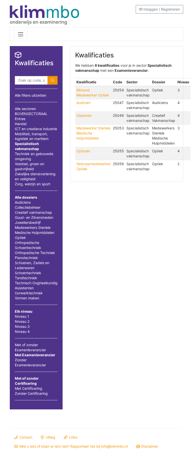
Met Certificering (28, 388)
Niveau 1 (22, 316)
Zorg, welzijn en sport (32, 184)
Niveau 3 (22, 326)
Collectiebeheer (27, 207)
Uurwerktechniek (29, 293)
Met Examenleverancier (35, 355)
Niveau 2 (22, 321)
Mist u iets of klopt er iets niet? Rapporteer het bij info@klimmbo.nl (73, 446)
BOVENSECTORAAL (31, 114)
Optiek (20, 237)
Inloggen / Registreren (161, 9)
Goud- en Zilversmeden (34, 217)
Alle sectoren (25, 109)
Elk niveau (23, 311)
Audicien (83, 102)
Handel (20, 124)
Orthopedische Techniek (35, 253)
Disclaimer (149, 446)
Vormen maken (27, 298)
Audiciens (23, 202)
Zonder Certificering (31, 393)
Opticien (83, 151)
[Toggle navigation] (20, 34)
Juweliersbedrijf (28, 222)
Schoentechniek (28, 273)
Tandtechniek (26, 278)
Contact (25, 437)
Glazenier (84, 115)
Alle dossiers (26, 197)
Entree (20, 119)
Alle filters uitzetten (30, 95)
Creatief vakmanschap (33, 212)
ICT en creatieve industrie (36, 129)
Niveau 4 (22, 331)
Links (72, 437)
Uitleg (50, 437)
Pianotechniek (26, 258)
